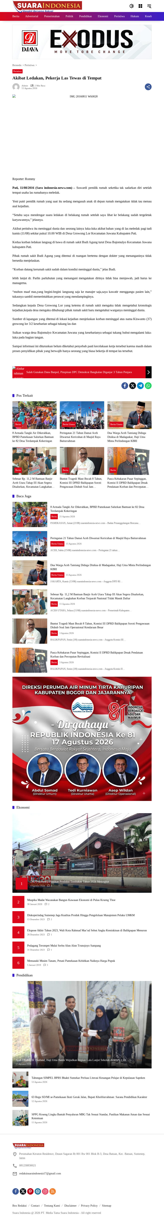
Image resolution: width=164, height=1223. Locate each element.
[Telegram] (140, 385)
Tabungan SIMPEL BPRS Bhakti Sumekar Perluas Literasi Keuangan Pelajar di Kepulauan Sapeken (88, 1077)
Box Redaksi (19, 1205)
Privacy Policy (89, 1205)
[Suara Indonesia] (47, 5)
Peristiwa (17, 71)
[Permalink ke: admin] (17, 86)
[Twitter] (132, 385)
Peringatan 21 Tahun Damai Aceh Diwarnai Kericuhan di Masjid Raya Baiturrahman (80, 436)
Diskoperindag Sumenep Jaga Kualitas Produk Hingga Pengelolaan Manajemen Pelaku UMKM (81, 915)
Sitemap (106, 1205)
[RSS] (52, 1191)
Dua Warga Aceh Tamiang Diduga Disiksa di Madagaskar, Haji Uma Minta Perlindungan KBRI (126, 436)
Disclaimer (70, 1205)
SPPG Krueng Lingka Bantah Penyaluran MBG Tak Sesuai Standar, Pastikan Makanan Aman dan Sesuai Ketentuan (91, 1116)
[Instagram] (45, 1191)
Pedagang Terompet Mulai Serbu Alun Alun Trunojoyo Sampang (64, 945)
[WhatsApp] (148, 385)
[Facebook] (124, 385)
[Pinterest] (30, 1191)
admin (25, 86)
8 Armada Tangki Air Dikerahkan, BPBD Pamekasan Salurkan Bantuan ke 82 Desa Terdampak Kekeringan (33, 436)
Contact (35, 1205)
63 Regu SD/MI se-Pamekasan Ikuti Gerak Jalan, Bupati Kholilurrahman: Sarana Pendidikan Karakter (89, 1097)
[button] (131, 6)
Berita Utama (69, 424)
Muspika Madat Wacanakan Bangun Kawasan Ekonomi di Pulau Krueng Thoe (71, 900)
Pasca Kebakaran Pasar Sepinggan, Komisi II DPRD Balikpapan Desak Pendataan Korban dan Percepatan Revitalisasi (127, 483)
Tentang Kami (52, 1205)
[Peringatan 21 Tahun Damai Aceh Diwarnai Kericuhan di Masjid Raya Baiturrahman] (82, 415)
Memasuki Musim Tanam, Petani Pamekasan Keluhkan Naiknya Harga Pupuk (71, 960)
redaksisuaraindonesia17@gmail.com (40, 1173)
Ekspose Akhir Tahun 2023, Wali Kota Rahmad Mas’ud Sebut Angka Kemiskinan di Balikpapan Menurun (87, 930)
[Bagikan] (148, 86)
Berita (18, 424)
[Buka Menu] (140, 6)
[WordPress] (38, 1191)
